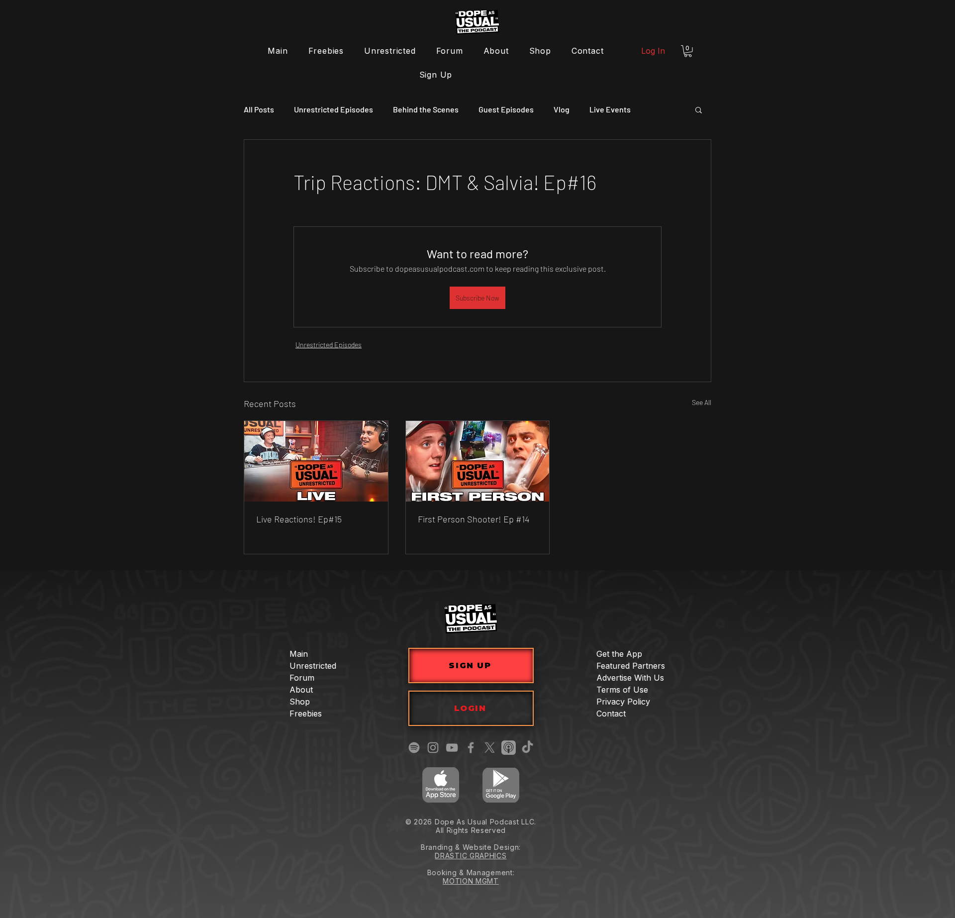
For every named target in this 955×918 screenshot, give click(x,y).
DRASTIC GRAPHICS (470, 855)
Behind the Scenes (426, 109)
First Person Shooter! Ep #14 (473, 518)
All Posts (259, 109)
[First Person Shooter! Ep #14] (478, 461)
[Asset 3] (508, 747)
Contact (611, 713)
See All (701, 402)
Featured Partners (630, 666)
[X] (489, 747)
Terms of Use (622, 690)
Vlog (562, 109)
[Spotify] (414, 747)
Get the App (619, 654)
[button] (688, 51)
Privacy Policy (623, 702)
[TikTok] (527, 747)
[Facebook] (471, 747)
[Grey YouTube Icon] (452, 747)
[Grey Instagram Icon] (433, 747)
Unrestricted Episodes (333, 109)
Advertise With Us (630, 678)
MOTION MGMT (471, 881)
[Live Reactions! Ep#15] (316, 461)
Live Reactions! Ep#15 (299, 518)
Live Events (610, 109)
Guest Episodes (506, 109)
